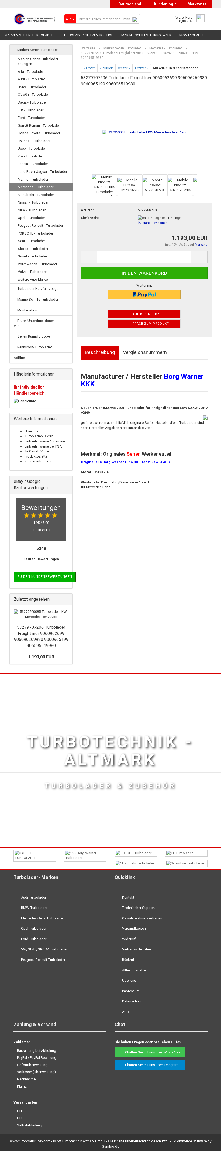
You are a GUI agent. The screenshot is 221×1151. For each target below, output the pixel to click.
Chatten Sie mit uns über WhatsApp (151, 1052)
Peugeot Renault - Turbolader (40, 226)
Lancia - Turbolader (33, 164)
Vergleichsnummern (145, 352)
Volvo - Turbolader (32, 272)
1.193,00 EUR (41, 656)
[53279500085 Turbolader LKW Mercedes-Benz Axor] (144, 132)
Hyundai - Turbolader (34, 141)
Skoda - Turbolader (33, 249)
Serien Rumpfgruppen (34, 336)
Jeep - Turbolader (32, 148)
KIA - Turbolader (30, 156)
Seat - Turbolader (31, 241)
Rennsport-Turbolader (34, 347)
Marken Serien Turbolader (29, 35)
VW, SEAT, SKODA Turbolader (43, 949)
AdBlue (19, 358)
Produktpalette (36, 456)
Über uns (32, 431)
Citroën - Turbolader (33, 94)
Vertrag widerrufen (136, 949)
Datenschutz (131, 1001)
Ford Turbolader (33, 939)
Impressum (130, 991)
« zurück (106, 68)
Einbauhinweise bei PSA (43, 446)
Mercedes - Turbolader (35, 187)
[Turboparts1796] (34, 19)
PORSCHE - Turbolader (35, 233)
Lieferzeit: (90, 218)
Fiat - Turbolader (30, 110)
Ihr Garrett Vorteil (37, 451)
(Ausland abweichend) (154, 223)
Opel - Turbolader (31, 218)
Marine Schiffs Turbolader (146, 35)
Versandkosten (133, 928)
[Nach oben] (206, 1143)
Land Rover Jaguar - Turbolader (42, 172)
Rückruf (127, 960)
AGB (125, 1012)
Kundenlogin (164, 4)
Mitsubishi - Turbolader (36, 195)
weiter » (124, 68)
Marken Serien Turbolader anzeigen (38, 61)
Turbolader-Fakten (39, 436)
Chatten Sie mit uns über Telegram (151, 1065)
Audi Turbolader (33, 897)
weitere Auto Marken (34, 279)
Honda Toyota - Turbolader (39, 133)
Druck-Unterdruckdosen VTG (34, 323)
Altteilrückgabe (133, 970)
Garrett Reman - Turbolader (39, 125)
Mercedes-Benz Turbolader (42, 918)
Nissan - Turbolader (33, 202)
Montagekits (191, 35)
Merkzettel (197, 4)
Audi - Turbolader (31, 79)
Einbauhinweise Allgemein (45, 441)
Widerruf (128, 939)
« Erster (89, 68)
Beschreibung (100, 352)
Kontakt (127, 897)
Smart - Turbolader (32, 256)
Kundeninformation (39, 461)
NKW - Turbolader (32, 210)
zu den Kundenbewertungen (44, 577)
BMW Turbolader (33, 908)
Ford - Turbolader (31, 118)
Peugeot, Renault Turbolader (42, 960)
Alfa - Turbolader (31, 72)
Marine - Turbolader (33, 179)
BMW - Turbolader (32, 87)
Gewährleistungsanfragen (141, 918)
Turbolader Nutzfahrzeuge (87, 35)
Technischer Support (138, 908)
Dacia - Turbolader (32, 102)
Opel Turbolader (33, 928)
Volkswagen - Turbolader (37, 264)
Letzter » (141, 68)
